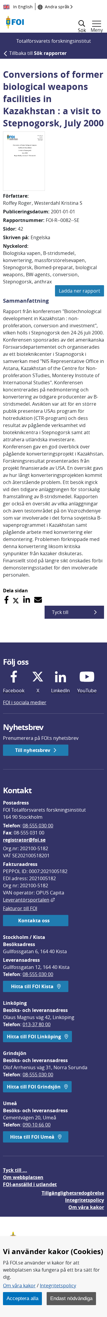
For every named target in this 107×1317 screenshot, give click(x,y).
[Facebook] (6, 600)
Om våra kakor (19, 1285)
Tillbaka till (38, 53)
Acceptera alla (22, 1298)
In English (22, 6)
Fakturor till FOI (20, 908)
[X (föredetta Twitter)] (15, 600)
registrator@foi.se (24, 840)
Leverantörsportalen (29, 899)
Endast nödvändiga (71, 1298)
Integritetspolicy (58, 1285)
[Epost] (38, 600)
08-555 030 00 (38, 825)
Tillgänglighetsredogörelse (73, 1193)
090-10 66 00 (37, 1124)
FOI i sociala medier (24, 702)
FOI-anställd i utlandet (30, 1184)
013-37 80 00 (37, 1024)
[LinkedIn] (26, 600)
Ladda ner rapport (79, 291)
